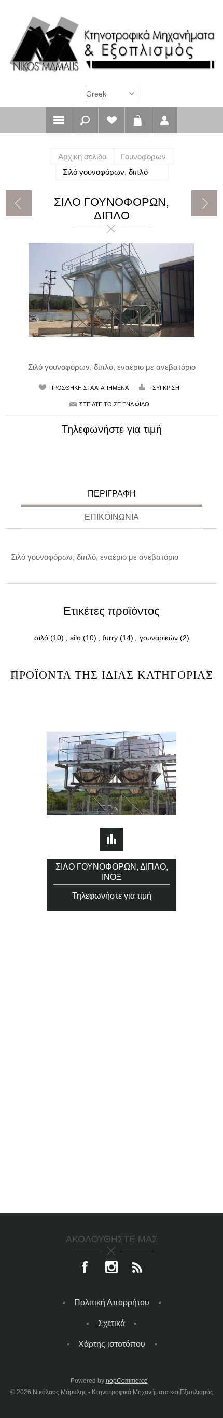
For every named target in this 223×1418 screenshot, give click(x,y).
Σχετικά (111, 1323)
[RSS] (137, 1268)
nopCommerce (127, 1380)
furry (110, 638)
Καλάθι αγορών (138, 120)
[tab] (111, 495)
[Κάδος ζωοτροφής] (19, 203)
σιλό (41, 638)
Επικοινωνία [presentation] (112, 517)
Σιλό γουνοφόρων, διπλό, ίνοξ (111, 872)
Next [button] (208, 675)
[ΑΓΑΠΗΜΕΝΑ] (111, 120)
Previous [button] (15, 675)
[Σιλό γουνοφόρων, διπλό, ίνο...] (204, 203)
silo (75, 638)
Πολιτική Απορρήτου (111, 1302)
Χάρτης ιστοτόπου (111, 1344)
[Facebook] (85, 1268)
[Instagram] (111, 1268)
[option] (112, 799)
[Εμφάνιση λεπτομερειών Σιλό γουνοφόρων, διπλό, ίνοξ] (111, 773)
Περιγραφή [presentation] (112, 493)
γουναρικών (159, 638)
